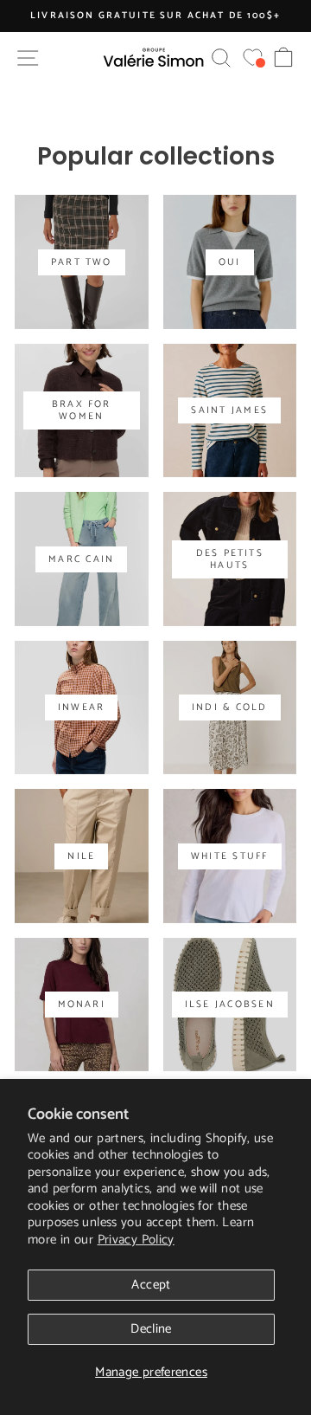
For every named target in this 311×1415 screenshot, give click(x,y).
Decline (151, 1329)
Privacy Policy (136, 1239)
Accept (150, 1284)
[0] (253, 57)
